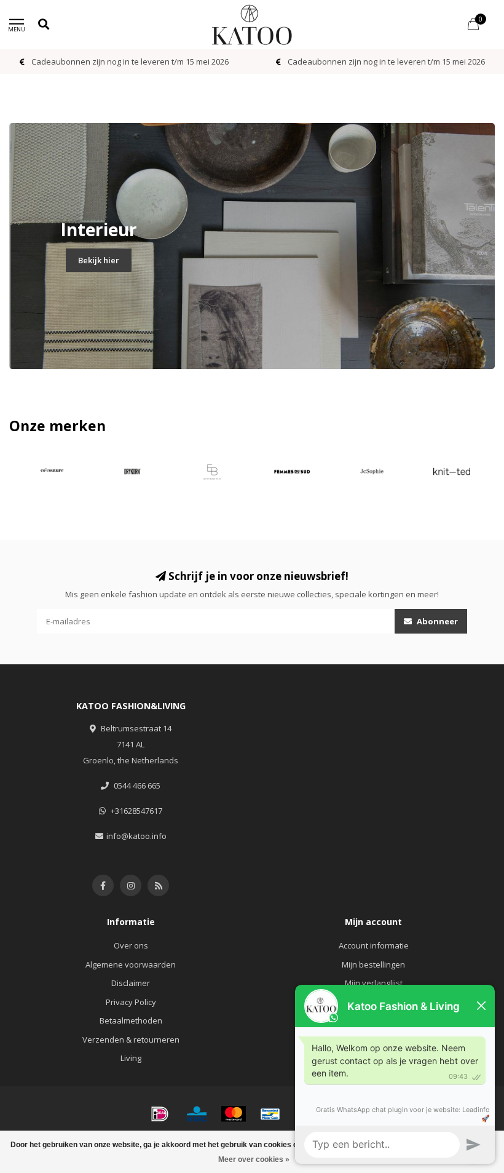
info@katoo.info (136, 835)
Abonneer (436, 621)
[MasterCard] (233, 1114)
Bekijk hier (98, 260)
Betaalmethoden (131, 1020)
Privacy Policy (131, 1002)
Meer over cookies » (253, 1159)
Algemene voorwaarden (130, 964)
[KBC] (196, 1114)
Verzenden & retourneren (130, 1039)
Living (130, 1058)
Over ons (131, 945)
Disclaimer (130, 982)
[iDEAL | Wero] (159, 1114)
